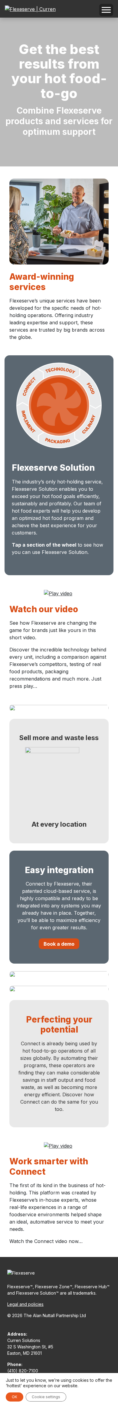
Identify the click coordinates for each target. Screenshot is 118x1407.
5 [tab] (41, 566)
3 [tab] (23, 566)
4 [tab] (32, 566)
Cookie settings (46, 1397)
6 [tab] (51, 566)
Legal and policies (25, 1304)
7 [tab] (60, 566)
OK (14, 1397)
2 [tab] (14, 566)
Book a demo (59, 944)
